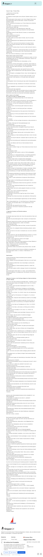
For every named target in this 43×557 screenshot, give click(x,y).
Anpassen (6, 552)
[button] (35, 3)
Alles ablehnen (13, 552)
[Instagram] (41, 554)
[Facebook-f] (38, 554)
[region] (14, 548)
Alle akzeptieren (21, 552)
